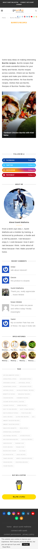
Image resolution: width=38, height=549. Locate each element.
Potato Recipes (8, 447)
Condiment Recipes (22, 397)
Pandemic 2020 (19, 443)
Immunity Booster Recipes (11, 420)
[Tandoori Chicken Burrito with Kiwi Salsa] (19, 114)
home (9, 527)
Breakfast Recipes (24, 394)
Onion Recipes (7, 443)
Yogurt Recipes (8, 466)
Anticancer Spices (25, 379)
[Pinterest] (25, 17)
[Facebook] (17, 17)
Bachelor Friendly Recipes (25, 390)
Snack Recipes (21, 454)
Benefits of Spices (9, 394)
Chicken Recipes (8, 397)
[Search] (36, 11)
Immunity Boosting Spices (11, 424)
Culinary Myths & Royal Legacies (13, 401)
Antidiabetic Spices (9, 382)
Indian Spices (24, 428)
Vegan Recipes (7, 462)
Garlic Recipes (8, 416)
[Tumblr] (29, 17)
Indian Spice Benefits (10, 428)
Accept (26, 544)
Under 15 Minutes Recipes (24, 458)
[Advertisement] (19, 42)
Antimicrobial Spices (9, 386)
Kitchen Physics (25, 435)
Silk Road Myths (8, 454)
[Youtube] (32, 17)
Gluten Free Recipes (22, 416)
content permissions (12, 534)
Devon (13, 277)
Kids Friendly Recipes (10, 435)
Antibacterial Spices (9, 379)
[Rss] (36, 17)
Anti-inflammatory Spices (11, 375)
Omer (13, 267)
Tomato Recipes (8, 458)
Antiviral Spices (8, 390)
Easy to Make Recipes (27, 409)
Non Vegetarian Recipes (10, 439)
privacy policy (28, 534)
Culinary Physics (8, 405)
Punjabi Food (20, 447)
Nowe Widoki (16, 302)
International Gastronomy (11, 431)
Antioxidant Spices (26, 386)
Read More (6, 547)
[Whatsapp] (34, 17)
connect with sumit (27, 2)
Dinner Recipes (22, 405)
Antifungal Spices (24, 382)
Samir (13, 319)
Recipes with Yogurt (9, 450)
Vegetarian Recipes (22, 462)
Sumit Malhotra (17, 288)
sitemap (19, 4)
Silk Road (22, 450)
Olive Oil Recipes (26, 439)
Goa (33, 416)
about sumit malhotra (10, 2)
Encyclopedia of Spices (10, 413)
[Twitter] (20, 17)
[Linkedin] (27, 17)
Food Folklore (26, 413)
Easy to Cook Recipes (10, 409)
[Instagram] (22, 17)
